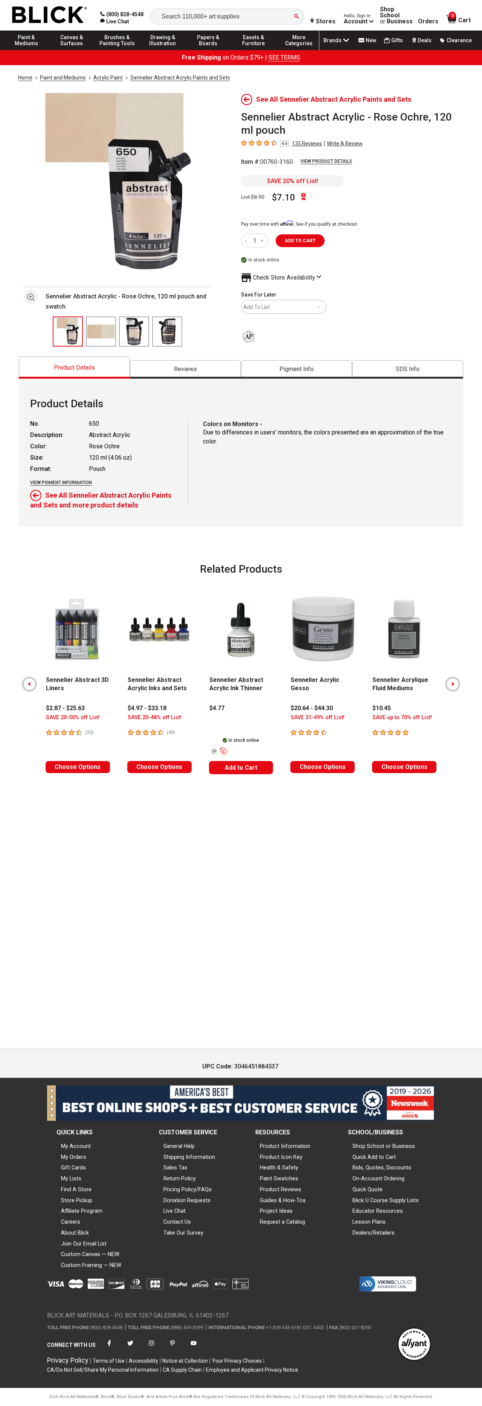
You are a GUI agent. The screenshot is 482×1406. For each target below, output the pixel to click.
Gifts (397, 40)
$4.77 (216, 708)
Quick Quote (367, 1189)
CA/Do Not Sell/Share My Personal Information (103, 1370)
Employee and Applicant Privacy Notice (252, 1370)
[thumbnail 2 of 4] (101, 331)
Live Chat (174, 1210)
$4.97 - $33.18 (147, 708)
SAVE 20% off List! (292, 181)
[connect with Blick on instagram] (151, 1347)
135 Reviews (307, 144)
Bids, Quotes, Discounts (381, 1167)
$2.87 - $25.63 (65, 708)
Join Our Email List (84, 1243)
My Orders (73, 1157)
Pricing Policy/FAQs (187, 1189)
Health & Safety (279, 1167)
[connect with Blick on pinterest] (172, 1347)
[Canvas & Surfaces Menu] (72, 49)
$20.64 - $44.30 (312, 708)
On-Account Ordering (378, 1178)
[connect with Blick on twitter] (130, 1347)
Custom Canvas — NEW (90, 1254)
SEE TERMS (284, 57)
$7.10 (283, 197)
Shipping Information (189, 1157)
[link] (114, 21)
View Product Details (326, 161)
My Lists (71, 1178)
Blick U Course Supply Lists (385, 1200)
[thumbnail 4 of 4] (167, 331)
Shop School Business (396, 15)
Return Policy (179, 1178)
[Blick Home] (49, 15)
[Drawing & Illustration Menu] (162, 49)
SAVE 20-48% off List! (155, 717)
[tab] (74, 367)
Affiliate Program (81, 1210)
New (371, 40)
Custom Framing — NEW (91, 1265)
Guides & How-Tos (283, 1200)
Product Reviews (280, 1189)
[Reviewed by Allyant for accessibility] (414, 1344)
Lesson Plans (369, 1221)
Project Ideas (276, 1210)
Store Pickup (76, 1200)
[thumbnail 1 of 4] (68, 331)
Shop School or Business (383, 1146)
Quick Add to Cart (374, 1157)
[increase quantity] (263, 240)
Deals (425, 40)
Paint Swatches (279, 1178)
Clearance (459, 40)
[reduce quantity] (247, 240)
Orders (428, 21)
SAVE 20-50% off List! (73, 717)
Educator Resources (377, 1210)
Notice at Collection (185, 1361)
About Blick (75, 1232)
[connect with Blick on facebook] (109, 1347)
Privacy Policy (67, 1360)
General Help (179, 1146)
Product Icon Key (281, 1157)
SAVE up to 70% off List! (402, 717)
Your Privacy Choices (237, 1361)
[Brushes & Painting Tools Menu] (117, 49)
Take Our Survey (183, 1232)
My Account (76, 1146)
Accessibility (143, 1361)
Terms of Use (109, 1361)
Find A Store (76, 1189)
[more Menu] (299, 49)
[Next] (452, 684)
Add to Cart (241, 767)
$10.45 (381, 708)
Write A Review (345, 144)
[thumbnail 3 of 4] (134, 331)
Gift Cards (73, 1167)
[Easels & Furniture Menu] (253, 49)
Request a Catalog (282, 1221)
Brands (332, 40)
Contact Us (177, 1221)
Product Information (285, 1146)
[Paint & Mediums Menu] (26, 49)
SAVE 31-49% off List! (318, 717)
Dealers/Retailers (373, 1232)
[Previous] (29, 684)
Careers (70, 1221)
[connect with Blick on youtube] (193, 1347)
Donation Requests (186, 1200)
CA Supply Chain (182, 1370)
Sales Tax (175, 1167)
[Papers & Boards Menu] (208, 49)
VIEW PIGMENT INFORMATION (61, 482)
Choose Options (78, 766)
